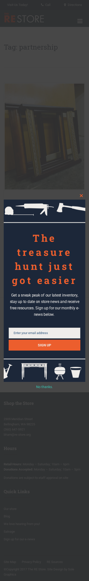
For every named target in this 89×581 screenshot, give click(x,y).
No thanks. (44, 387)
